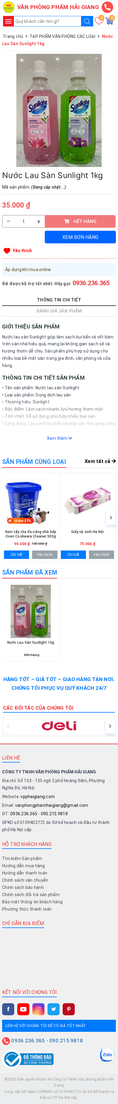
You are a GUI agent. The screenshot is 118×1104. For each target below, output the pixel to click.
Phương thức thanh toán (27, 909)
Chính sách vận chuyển (25, 880)
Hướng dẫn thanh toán (24, 873)
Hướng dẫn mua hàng (23, 865)
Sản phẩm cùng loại (34, 461)
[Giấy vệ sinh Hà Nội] (87, 517)
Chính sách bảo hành (23, 887)
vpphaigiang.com (38, 796)
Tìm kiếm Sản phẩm (22, 858)
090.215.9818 (54, 813)
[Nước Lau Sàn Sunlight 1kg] (59, 110)
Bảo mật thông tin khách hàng (32, 901)
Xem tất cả (98, 461)
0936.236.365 (91, 283)
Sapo (32, 1092)
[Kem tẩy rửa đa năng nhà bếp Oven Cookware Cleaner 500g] (30, 517)
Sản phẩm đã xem (29, 572)
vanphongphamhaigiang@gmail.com (51, 805)
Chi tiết (17, 555)
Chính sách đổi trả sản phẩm (31, 894)
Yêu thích (22, 250)
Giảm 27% (23, 521)
